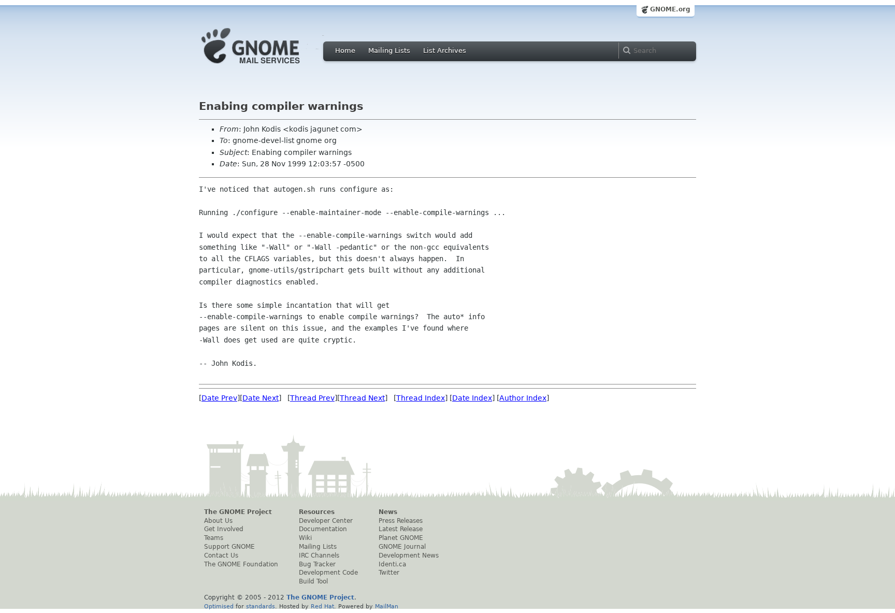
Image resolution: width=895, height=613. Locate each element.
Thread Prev (312, 398)
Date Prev (219, 398)
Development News (409, 555)
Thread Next (362, 398)
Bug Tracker (317, 564)
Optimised (219, 606)
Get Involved (223, 529)
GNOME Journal (402, 546)
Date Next (260, 398)
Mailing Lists (389, 50)
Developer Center (326, 520)
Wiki (305, 537)
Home (345, 50)
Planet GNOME (401, 537)
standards (260, 606)
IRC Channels (319, 555)
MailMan (386, 606)
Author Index (522, 398)
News (388, 512)
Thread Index (420, 398)
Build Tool (313, 581)
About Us (218, 520)
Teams (213, 537)
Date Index (472, 398)
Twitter (389, 572)
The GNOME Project (238, 512)
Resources (317, 512)
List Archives (444, 50)
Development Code (328, 572)
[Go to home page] (266, 66)
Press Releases (401, 520)
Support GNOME (229, 546)
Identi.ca (392, 564)
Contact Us (221, 555)
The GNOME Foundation (241, 564)
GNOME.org (670, 9)
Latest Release (401, 529)
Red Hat (322, 606)
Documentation (323, 529)
